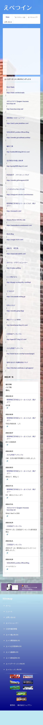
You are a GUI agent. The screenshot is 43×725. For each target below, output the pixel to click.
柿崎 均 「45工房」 (13, 248)
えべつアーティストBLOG (15, 664)
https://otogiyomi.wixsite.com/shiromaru (20, 194)
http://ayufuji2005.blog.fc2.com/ (17, 166)
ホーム (8, 606)
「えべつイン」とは (19, 17)
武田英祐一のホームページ (16, 118)
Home (7, 17)
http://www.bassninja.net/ (15, 109)
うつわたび (10, 291)
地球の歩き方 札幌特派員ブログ (17, 362)
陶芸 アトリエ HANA (14, 320)
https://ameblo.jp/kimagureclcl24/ (18, 180)
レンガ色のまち (12, 277)
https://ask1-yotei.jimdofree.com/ (18, 123)
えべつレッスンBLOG (14, 669)
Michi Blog (10, 234)
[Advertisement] (21, 51)
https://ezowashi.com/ (14, 211)
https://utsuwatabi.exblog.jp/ (16, 296)
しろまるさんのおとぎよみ (16, 189)
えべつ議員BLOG (12, 652)
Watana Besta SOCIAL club (16, 220)
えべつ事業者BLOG (13, 640)
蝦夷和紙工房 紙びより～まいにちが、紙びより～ (21, 204)
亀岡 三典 (10, 146)
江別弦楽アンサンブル (14, 334)
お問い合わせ (8, 22)
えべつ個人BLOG (12, 635)
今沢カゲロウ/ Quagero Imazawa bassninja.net (18, 102)
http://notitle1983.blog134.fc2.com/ (18, 152)
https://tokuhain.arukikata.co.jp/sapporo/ (20, 368)
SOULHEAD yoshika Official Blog (18, 132)
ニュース (9, 611)
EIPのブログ (11, 305)
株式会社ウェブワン (25, 705)
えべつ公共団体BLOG (14, 646)
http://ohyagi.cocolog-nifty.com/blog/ (19, 282)
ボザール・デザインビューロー (17, 262)
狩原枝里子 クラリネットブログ (18, 175)
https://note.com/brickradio (15, 93)
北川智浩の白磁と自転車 (15, 160)
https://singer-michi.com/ (15, 239)
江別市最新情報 (11, 629)
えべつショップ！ (33, 17)
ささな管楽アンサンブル (15, 348)
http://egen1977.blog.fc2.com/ (16, 339)
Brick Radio (10, 87)
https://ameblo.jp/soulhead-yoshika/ (18, 137)
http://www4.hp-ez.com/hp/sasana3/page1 (21, 354)
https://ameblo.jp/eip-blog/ (15, 311)
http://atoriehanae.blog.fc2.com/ (17, 325)
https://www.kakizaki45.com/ (16, 254)
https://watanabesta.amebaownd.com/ (19, 225)
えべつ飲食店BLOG (13, 658)
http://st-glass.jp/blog (14, 268)
